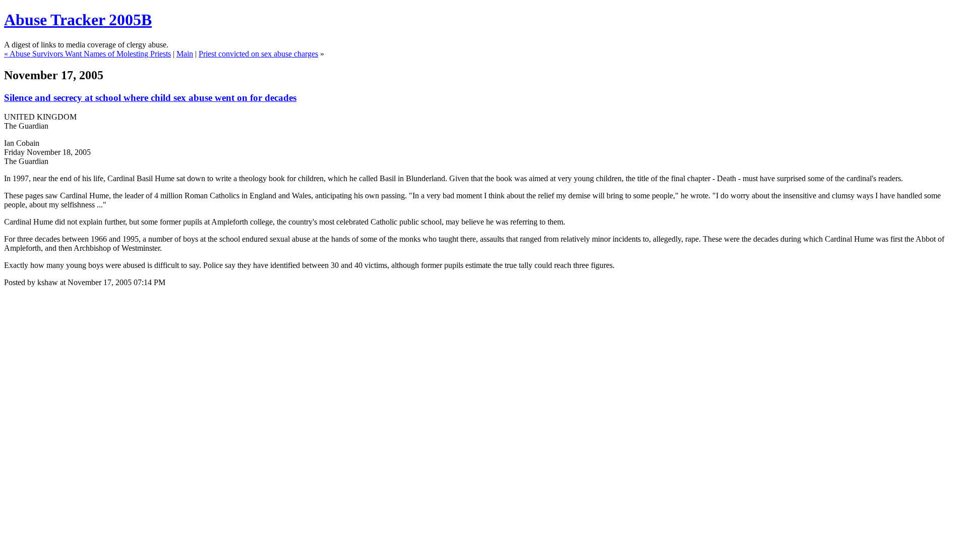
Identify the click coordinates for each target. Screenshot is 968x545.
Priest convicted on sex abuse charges (258, 53)
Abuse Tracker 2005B (78, 20)
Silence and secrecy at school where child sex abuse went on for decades (150, 97)
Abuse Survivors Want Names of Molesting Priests (90, 53)
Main (184, 53)
